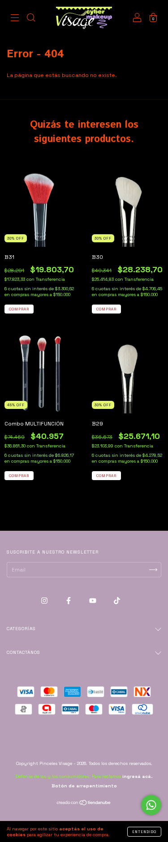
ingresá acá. (137, 776)
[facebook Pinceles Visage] (69, 600)
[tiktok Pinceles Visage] (117, 600)
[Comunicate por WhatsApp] (151, 805)
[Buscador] (30, 19)
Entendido (144, 831)
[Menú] (14, 19)
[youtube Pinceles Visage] (93, 600)
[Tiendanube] (84, 804)
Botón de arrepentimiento (84, 786)
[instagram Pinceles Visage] (45, 600)
